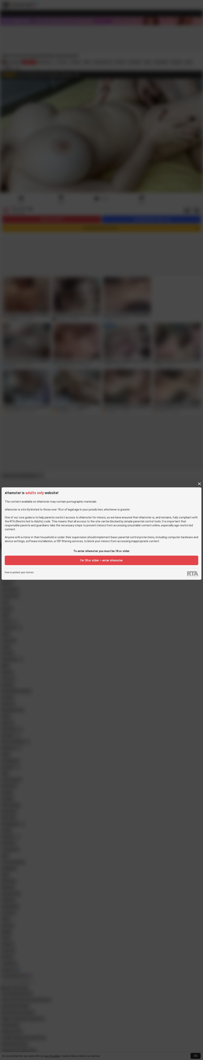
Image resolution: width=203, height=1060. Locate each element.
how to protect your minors (19, 572)
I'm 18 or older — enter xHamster (101, 560)
